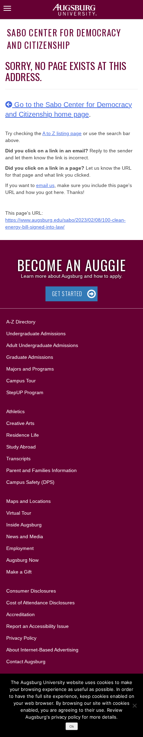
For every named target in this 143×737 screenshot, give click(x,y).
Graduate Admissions (29, 357)
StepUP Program (24, 392)
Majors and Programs (30, 369)
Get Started (67, 294)
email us (45, 185)
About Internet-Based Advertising (42, 649)
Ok (71, 726)
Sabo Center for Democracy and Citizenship (64, 38)
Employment (20, 548)
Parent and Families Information (41, 470)
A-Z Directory (20, 322)
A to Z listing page (62, 133)
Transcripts (18, 458)
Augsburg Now (22, 560)
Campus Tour (21, 380)
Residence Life (22, 435)
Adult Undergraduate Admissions (42, 345)
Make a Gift (19, 572)
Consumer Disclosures (31, 591)
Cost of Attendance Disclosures (40, 602)
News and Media (24, 536)
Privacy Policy (21, 638)
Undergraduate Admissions (36, 333)
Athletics (15, 411)
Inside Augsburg (24, 524)
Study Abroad (21, 447)
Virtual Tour (18, 513)
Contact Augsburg (25, 661)
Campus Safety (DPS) (30, 482)
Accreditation (20, 614)
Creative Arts (20, 423)
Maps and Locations (28, 501)
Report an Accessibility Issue (37, 626)
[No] (134, 705)
